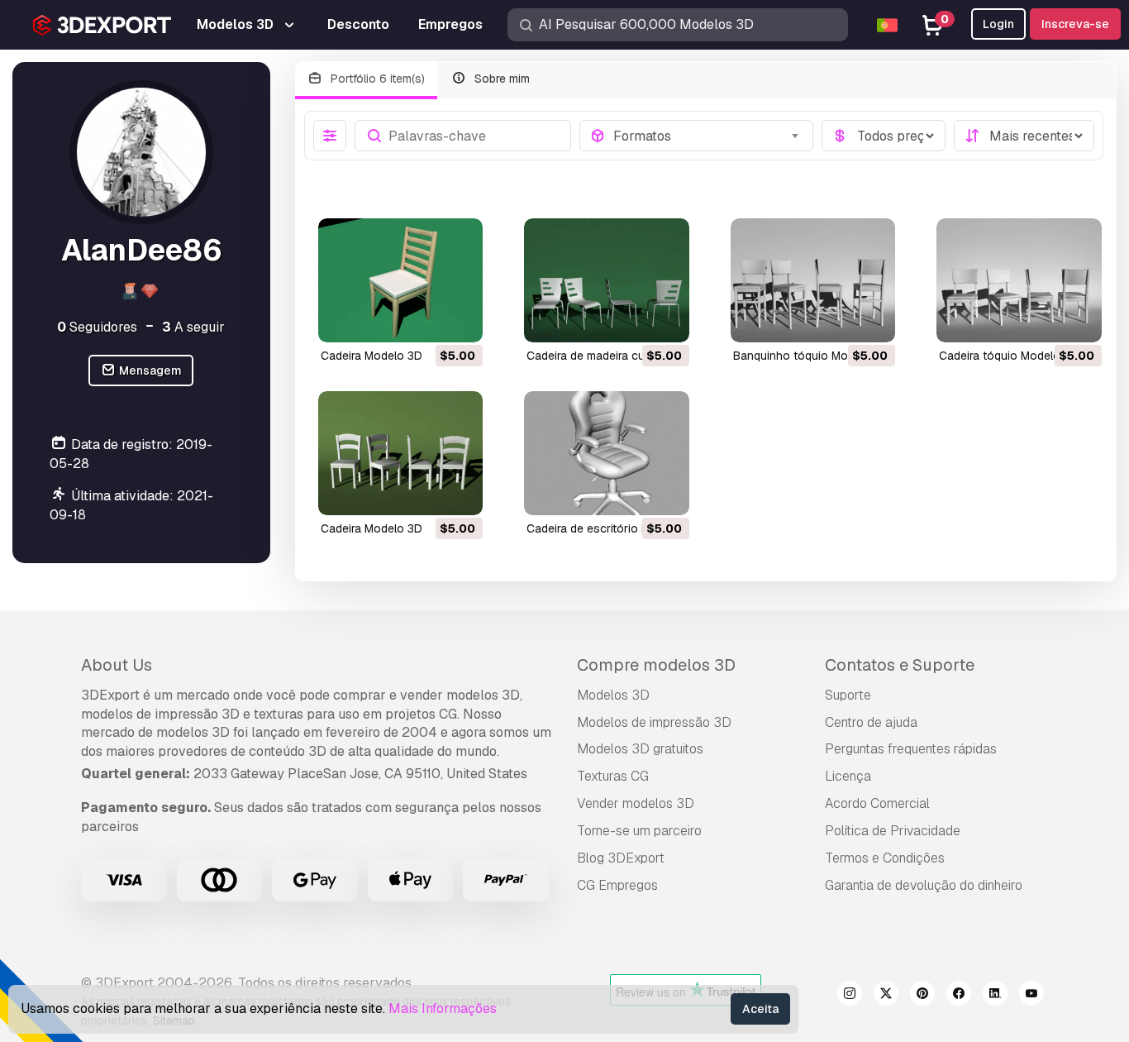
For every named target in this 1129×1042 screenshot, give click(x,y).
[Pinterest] (922, 995)
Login (998, 24)
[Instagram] (849, 995)
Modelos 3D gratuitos (640, 749)
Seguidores (97, 327)
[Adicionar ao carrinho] (425, 319)
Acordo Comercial (877, 803)
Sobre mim (500, 78)
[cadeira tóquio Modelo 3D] (1019, 280)
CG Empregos (617, 885)
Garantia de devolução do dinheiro (923, 885)
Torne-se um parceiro (639, 830)
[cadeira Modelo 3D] (401, 280)
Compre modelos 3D (656, 665)
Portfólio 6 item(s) (376, 78)
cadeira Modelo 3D (371, 355)
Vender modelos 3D (635, 803)
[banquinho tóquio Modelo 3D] (813, 280)
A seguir (193, 327)
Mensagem (149, 370)
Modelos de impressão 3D (654, 722)
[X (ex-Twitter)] (886, 995)
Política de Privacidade (892, 830)
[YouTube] (1031, 995)
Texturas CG (613, 776)
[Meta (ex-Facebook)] (958, 995)
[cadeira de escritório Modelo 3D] (606, 453)
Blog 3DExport (621, 858)
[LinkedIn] (995, 995)
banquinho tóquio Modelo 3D (811, 355)
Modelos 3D (613, 695)
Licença (848, 776)
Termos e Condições (885, 858)
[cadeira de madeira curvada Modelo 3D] (606, 280)
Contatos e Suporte (899, 665)
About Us (116, 665)
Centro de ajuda (871, 722)
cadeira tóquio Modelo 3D (1009, 355)
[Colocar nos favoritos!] (459, 319)
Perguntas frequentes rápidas (911, 749)
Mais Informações (442, 1008)
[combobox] (708, 136)
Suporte (848, 695)
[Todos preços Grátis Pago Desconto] (884, 135)
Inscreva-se (1075, 24)
